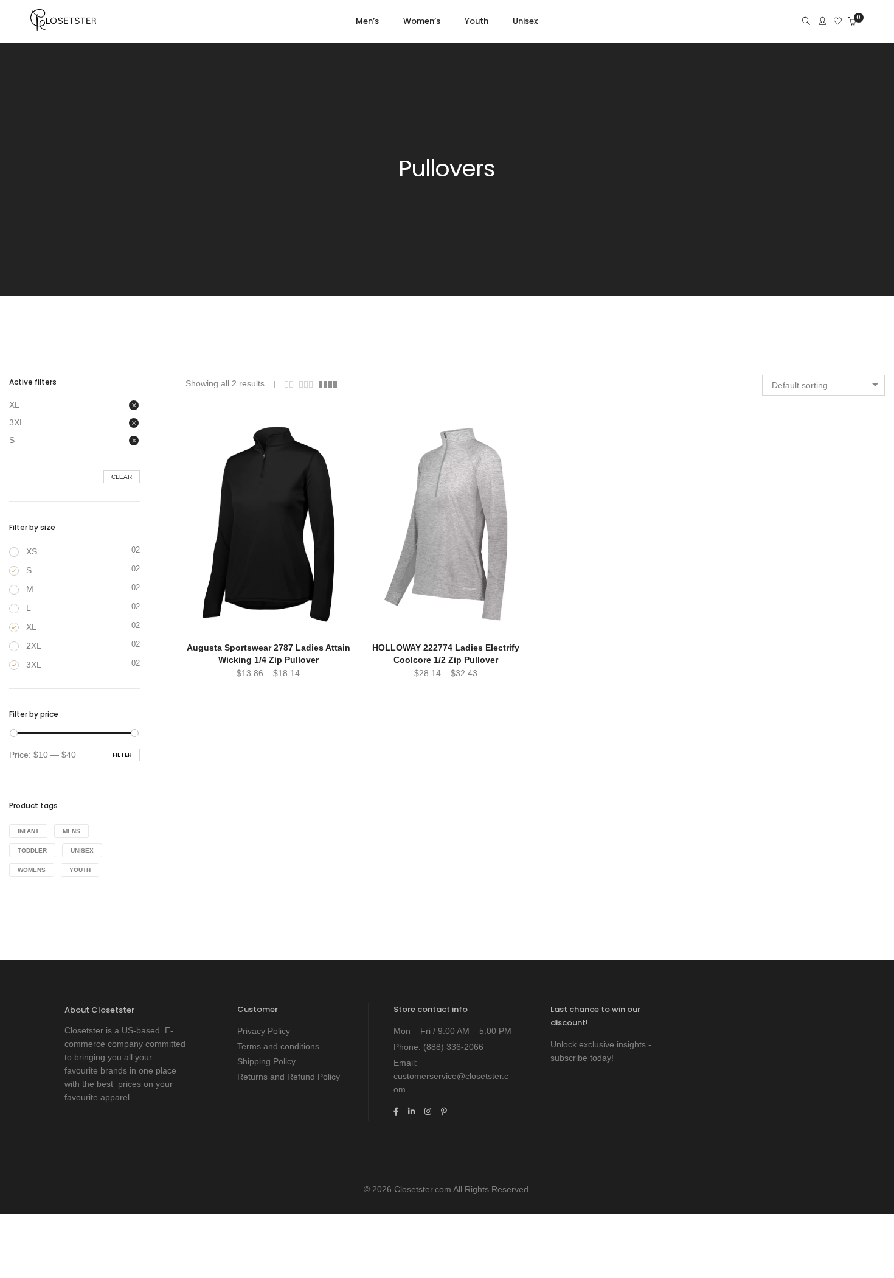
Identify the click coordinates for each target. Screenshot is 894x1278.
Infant (28, 831)
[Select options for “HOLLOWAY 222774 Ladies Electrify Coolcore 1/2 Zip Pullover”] (385, 424)
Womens (32, 870)
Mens (71, 831)
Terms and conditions (278, 1046)
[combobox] (823, 385)
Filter (122, 754)
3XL (16, 422)
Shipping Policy (266, 1061)
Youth (80, 870)
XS (31, 551)
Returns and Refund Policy (288, 1076)
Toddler (32, 850)
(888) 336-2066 (453, 1047)
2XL (33, 646)
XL (14, 405)
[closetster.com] (63, 26)
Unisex (82, 850)
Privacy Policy (263, 1031)
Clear (121, 476)
